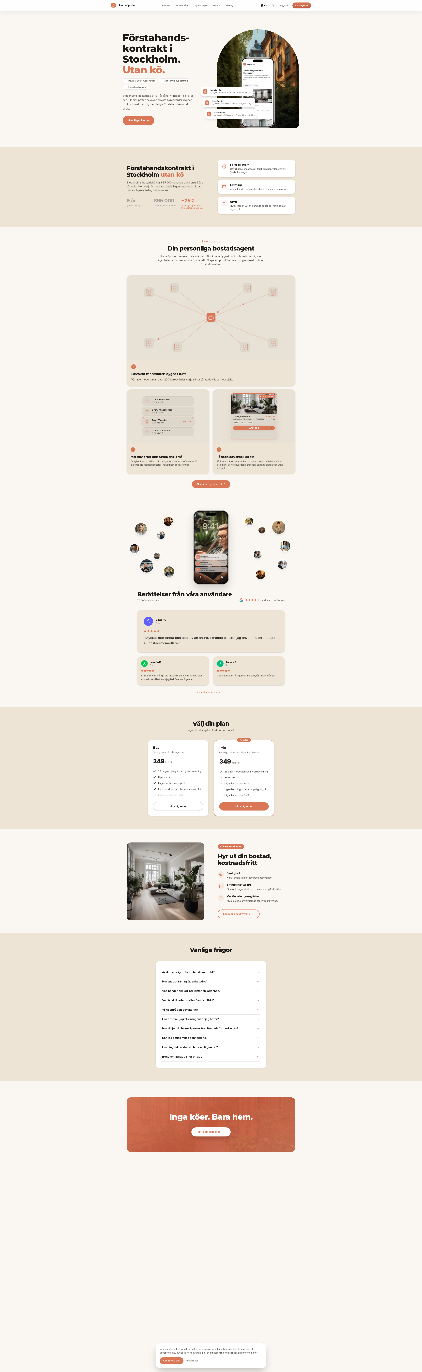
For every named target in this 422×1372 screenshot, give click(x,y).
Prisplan (166, 5)
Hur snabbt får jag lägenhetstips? (185, 981)
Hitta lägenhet (302, 5)
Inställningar (191, 1360)
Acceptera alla (171, 1360)
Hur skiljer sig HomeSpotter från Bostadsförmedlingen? (200, 1028)
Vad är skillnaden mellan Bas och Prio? (188, 1000)
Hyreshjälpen (201, 5)
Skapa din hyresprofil (209, 484)
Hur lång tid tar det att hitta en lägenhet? (190, 1047)
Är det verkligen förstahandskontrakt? (188, 972)
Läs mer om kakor (247, 1352)
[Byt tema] (273, 5)
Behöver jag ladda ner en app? (183, 1056)
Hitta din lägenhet (209, 1131)
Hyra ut (217, 5)
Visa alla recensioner (209, 692)
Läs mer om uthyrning (236, 913)
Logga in (283, 5)
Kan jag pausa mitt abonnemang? (185, 1037)
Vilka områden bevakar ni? (180, 1009)
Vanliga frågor (182, 5)
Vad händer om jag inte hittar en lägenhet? (191, 991)
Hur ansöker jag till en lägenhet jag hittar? (190, 1019)
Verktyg (229, 5)
